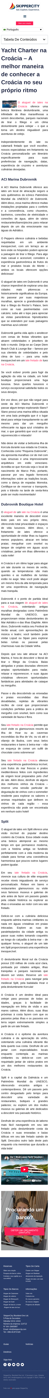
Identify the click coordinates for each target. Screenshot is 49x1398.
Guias (6, 1344)
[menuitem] (22, 29)
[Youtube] (13, 1364)
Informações (31, 1289)
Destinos (7, 1352)
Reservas (7, 1266)
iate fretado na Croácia (19, 724)
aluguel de (10, 512)
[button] (44, 39)
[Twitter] (22, 1364)
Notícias (29, 1344)
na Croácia (7, 364)
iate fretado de (33, 360)
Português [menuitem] (13, 29)
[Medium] (18, 1364)
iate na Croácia (31, 512)
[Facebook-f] (9, 1364)
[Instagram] (5, 1364)
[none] (22, 29)
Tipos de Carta (32, 1266)
